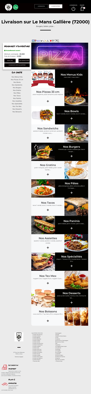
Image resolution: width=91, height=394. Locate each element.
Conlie (56, 337)
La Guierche (58, 347)
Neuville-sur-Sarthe (60, 359)
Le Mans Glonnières (37, 352)
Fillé (56, 343)
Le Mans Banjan (36, 337)
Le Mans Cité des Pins (38, 343)
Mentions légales (19, 356)
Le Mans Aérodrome (37, 334)
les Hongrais (58, 352)
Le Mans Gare (36, 347)
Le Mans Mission (36, 359)
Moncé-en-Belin (59, 355)
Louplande (57, 353)
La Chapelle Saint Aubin (61, 346)
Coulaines (57, 339)
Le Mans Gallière (37, 346)
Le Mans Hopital (36, 355)
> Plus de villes (36, 361)
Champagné (58, 333)
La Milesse (57, 349)
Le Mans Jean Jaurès (37, 356)
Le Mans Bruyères (37, 339)
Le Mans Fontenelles (37, 345)
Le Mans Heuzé (36, 353)
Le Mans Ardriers (37, 336)
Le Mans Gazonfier (37, 350)
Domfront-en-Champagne (61, 340)
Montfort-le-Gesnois (60, 356)
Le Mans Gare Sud (37, 349)
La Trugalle (58, 350)
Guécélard (57, 345)
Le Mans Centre (36, 342)
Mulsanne (57, 358)
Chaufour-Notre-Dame (60, 336)
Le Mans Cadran (36, 340)
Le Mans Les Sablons (37, 358)
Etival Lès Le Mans (59, 342)
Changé (57, 334)
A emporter (55, 6)
